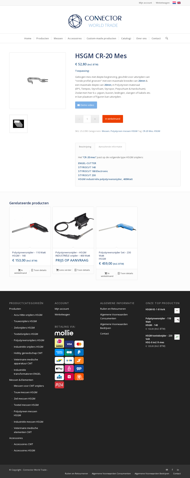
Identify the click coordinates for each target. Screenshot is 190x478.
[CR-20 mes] (37, 80)
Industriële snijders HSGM (28, 346)
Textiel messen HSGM (26, 405)
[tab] (85, 146)
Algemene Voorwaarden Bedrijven (114, 326)
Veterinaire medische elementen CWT (26, 430)
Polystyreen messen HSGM (124, 131)
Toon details (39, 270)
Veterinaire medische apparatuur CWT (26, 361)
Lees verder (65, 270)
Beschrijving (85, 146)
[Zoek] (165, 38)
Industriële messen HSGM (28, 421)
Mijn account (145, 2)
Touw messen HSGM (25, 392)
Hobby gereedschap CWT (28, 353)
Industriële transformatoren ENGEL (27, 371)
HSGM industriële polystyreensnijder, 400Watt (105, 179)
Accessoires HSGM (24, 450)
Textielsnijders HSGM (26, 334)
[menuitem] (145, 3)
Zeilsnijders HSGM (24, 327)
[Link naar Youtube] (167, 469)
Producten (15, 308)
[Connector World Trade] (95, 20)
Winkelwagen (163, 2)
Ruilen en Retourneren (113, 308)
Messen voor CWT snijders (29, 385)
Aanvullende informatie (110, 146)
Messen (105, 131)
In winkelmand (112, 118)
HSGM (157, 131)
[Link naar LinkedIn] (178, 469)
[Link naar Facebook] (172, 469)
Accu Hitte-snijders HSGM (28, 315)
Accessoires (16, 438)
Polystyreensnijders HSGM (29, 340)
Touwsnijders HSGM (25, 321)
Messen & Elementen (21, 380)
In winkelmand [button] (20, 271)
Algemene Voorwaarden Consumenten (114, 316)
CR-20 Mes (148, 131)
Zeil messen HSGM (24, 398)
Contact (104, 333)
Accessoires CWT (23, 444)
